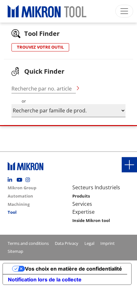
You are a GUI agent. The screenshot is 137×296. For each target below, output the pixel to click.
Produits (81, 196)
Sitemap (15, 251)
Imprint (107, 243)
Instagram (29, 179)
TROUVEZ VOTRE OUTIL (40, 47)
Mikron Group (22, 188)
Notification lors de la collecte (45, 279)
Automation (20, 196)
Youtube (20, 179)
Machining (19, 204)
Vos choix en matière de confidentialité (73, 269)
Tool (12, 212)
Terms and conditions (28, 243)
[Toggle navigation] (124, 11)
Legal (89, 243)
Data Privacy (66, 243)
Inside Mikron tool (91, 220)
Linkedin (11, 179)
